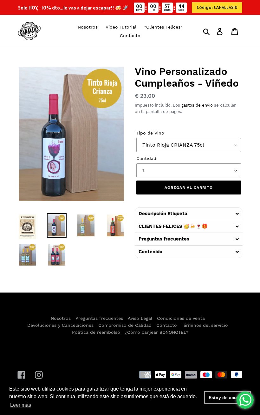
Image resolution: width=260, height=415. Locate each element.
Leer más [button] (20, 405)
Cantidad (146, 158)
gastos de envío (197, 105)
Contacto (166, 325)
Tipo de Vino (150, 132)
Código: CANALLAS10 (217, 7)
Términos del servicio (205, 325)
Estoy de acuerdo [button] (228, 397)
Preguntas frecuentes (99, 318)
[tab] (189, 213)
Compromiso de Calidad (125, 325)
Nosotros (61, 318)
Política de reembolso (96, 332)
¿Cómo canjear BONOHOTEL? (156, 332)
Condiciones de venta (181, 318)
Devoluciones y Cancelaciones (60, 325)
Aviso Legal (140, 318)
